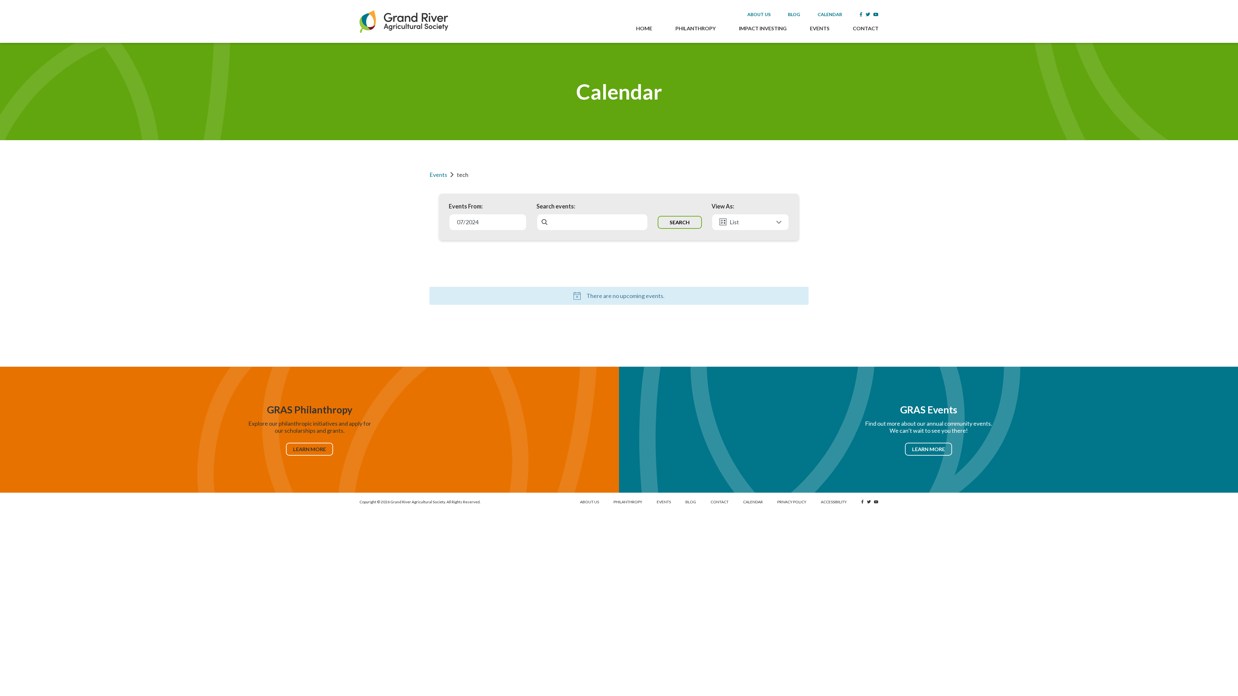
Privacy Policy (791, 501)
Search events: (555, 206)
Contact (866, 28)
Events (820, 28)
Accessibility (834, 501)
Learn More (309, 449)
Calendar (830, 14)
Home (644, 28)
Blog (794, 14)
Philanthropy (695, 28)
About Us (759, 14)
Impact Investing (763, 28)
